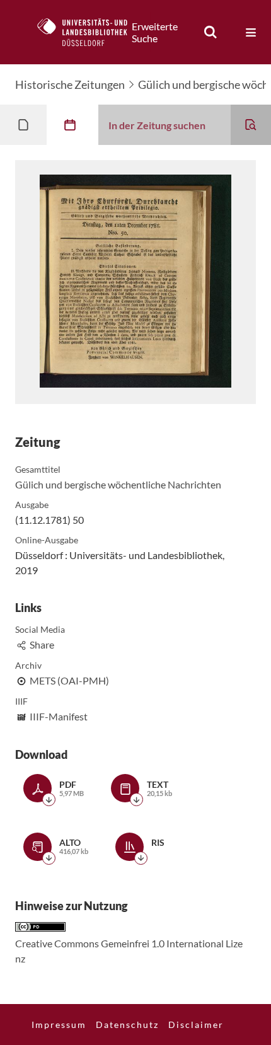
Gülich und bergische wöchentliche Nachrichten (118, 484)
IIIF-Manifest (59, 716)
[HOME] (89, 32)
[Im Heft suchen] (251, 125)
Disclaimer (196, 1024)
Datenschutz (127, 1024)
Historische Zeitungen (70, 84)
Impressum (59, 1024)
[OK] (210, 32)
